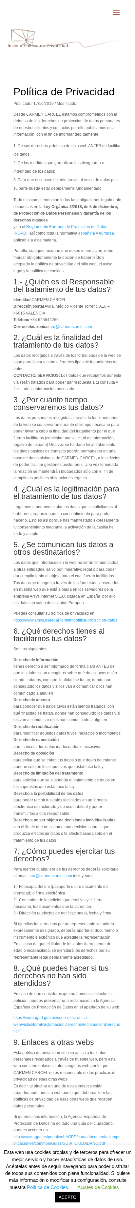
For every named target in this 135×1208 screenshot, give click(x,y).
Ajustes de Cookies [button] (98, 1187)
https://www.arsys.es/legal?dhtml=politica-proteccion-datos (65, 620)
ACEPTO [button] (67, 1197)
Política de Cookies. (48, 1187)
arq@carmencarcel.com (70, 326)
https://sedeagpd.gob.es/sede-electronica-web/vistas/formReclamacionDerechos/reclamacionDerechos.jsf (66, 1024)
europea (106, 233)
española (86, 233)
